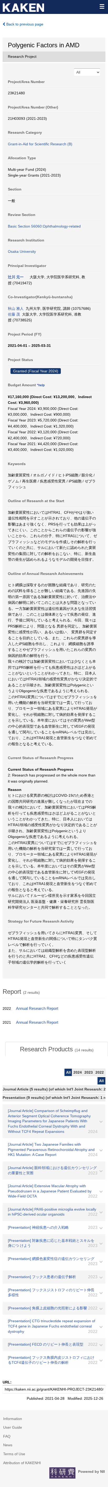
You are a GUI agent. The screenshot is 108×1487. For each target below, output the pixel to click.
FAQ (6, 1436)
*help (41, 385)
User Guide (12, 1427)
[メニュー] (101, 6)
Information (12, 1419)
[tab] (56, 1049)
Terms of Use (14, 1454)
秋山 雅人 (16, 308)
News (7, 1445)
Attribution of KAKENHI (22, 1463)
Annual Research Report (37, 1008)
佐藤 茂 (14, 314)
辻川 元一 (16, 277)
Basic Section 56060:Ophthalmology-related (44, 226)
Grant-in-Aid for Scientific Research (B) (40, 144)
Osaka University (22, 251)
